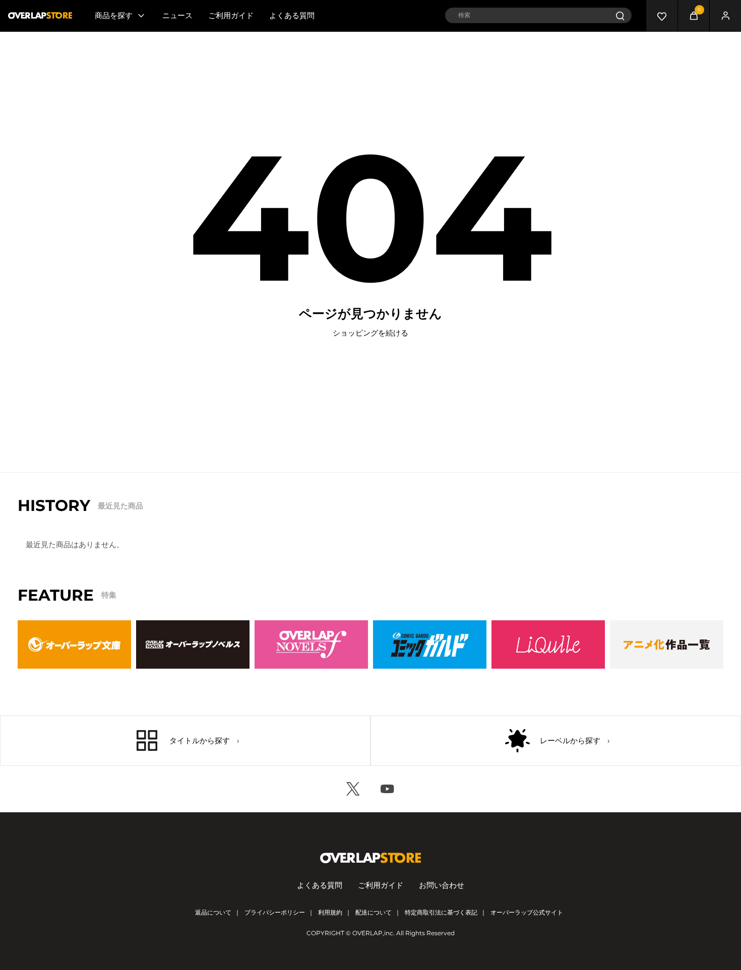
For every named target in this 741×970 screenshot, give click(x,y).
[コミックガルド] (429, 644)
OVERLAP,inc (372, 933)
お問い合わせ (441, 885)
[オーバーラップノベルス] (193, 644)
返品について (213, 912)
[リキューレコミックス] (548, 644)
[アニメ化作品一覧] (666, 644)
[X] (353, 789)
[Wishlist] (661, 15)
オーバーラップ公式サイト (526, 912)
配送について (373, 912)
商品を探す (114, 15)
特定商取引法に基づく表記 (441, 912)
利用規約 (330, 912)
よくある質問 (292, 15)
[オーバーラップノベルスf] (311, 644)
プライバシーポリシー (274, 912)
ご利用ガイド (231, 15)
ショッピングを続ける (370, 333)
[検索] (620, 15)
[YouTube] (388, 789)
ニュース (177, 15)
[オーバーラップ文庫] (74, 644)
